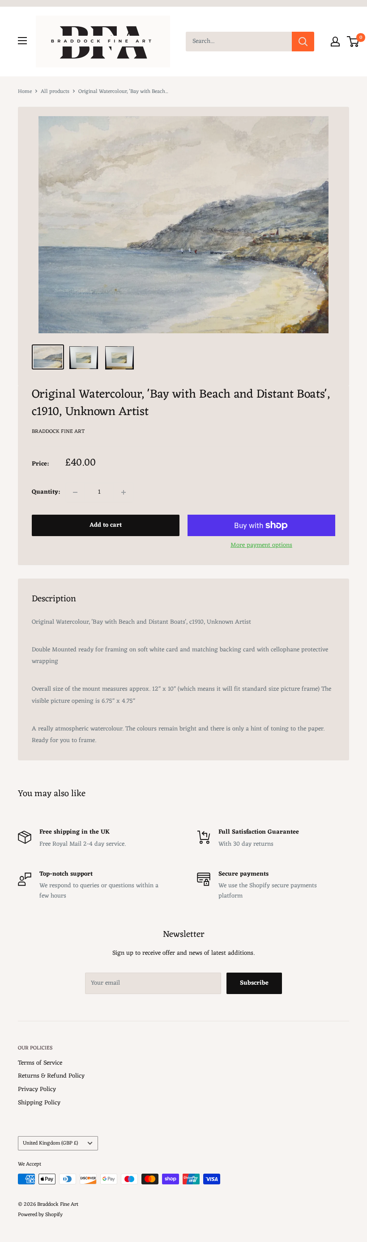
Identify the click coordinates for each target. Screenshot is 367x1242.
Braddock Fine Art (58, 431)
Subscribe (254, 983)
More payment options (261, 545)
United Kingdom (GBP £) (50, 1143)
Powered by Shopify (40, 1215)
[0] (353, 41)
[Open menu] (22, 40)
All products (55, 92)
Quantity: (46, 492)
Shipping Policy (39, 1102)
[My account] (335, 41)
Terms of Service (40, 1063)
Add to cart (106, 525)
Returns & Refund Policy (51, 1076)
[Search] (303, 41)
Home (25, 92)
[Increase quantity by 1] (123, 492)
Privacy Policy (37, 1089)
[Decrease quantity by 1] (75, 492)
